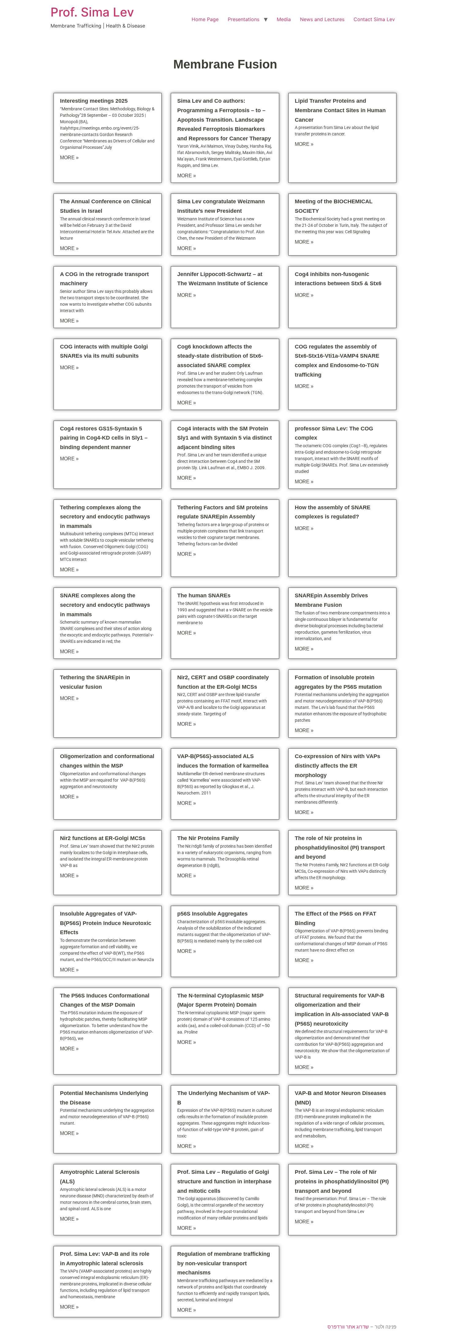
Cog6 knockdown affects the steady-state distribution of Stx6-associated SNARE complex (220, 356)
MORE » (69, 157)
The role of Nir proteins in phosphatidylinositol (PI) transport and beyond (340, 847)
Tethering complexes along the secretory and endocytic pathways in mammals (105, 516)
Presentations (243, 19)
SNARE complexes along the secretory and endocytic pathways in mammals (105, 604)
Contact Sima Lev (374, 19)
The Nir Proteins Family (208, 838)
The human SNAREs (204, 595)
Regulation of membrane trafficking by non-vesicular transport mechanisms (223, 1263)
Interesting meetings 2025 (94, 101)
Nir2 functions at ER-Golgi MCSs (102, 838)
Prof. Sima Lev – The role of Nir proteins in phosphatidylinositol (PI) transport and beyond (342, 1181)
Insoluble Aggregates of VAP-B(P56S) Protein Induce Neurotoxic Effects (105, 923)
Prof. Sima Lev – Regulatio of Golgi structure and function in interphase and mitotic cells (224, 1181)
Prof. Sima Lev (92, 12)
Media (284, 19)
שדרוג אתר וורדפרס (348, 1327)
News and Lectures (322, 19)
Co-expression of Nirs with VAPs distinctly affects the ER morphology (337, 765)
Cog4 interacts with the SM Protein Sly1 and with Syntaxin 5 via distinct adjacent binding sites (224, 438)
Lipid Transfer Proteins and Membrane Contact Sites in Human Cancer (340, 110)
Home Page (205, 19)
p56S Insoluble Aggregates (212, 914)
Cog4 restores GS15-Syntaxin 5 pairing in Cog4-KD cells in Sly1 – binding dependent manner (104, 438)
